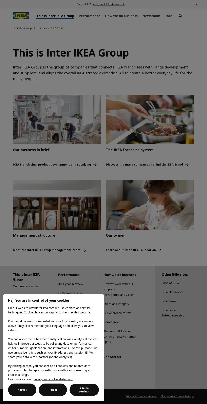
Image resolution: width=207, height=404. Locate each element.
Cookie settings (84, 389)
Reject (53, 389)
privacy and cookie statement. (53, 379)
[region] (53, 347)
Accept (22, 389)
